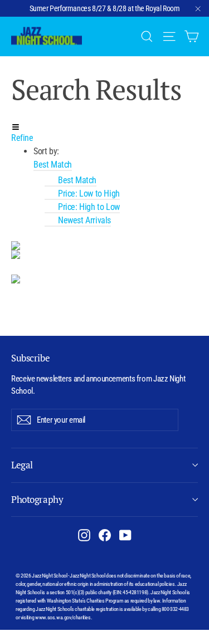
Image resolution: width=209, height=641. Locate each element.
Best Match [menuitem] (77, 180)
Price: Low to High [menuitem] (89, 193)
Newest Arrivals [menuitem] (84, 220)
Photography (37, 499)
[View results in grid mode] (104, 245)
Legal (22, 464)
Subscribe (30, 357)
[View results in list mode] (104, 254)
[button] (52, 165)
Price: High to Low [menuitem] (89, 207)
